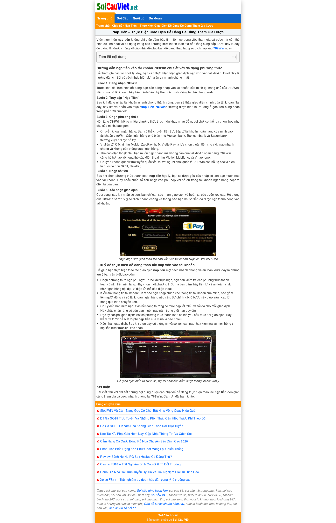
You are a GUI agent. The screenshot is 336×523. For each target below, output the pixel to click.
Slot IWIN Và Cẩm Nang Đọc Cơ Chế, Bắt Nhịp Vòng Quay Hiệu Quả (147, 410)
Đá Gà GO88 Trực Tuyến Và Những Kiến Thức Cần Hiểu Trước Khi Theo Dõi (153, 418)
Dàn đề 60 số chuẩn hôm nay (164, 503)
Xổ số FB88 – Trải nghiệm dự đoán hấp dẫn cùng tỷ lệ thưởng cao (145, 479)
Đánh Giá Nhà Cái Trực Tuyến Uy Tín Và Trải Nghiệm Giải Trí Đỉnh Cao (149, 472)
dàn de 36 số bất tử (122, 508)
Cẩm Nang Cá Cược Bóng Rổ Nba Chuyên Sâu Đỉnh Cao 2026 (144, 441)
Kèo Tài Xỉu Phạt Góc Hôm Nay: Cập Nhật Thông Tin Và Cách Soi (146, 433)
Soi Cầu (123, 18)
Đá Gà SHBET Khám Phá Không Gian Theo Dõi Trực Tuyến (141, 426)
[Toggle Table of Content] (231, 57)
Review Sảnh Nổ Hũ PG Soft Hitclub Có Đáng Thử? (136, 456)
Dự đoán (155, 18)
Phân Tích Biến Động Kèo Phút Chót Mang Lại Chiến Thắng (141, 449)
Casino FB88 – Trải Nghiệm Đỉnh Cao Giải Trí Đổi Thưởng (140, 464)
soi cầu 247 (159, 495)
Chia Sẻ (117, 25)
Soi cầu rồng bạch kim (152, 490)
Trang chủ (104, 18)
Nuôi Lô (138, 18)
